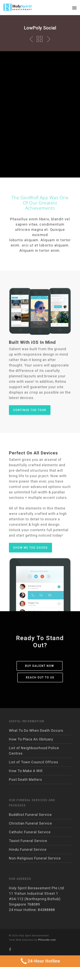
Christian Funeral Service (30, 823)
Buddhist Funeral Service (30, 815)
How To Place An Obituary (31, 739)
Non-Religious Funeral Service (35, 858)
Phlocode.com (47, 940)
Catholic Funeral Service (30, 832)
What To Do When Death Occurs (36, 730)
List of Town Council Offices (33, 762)
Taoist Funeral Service (28, 841)
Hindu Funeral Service (28, 849)
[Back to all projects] (40, 39)
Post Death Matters (25, 779)
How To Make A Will (26, 771)
